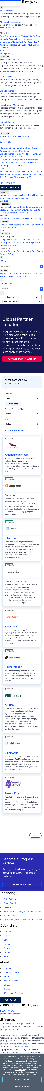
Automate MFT (15, 178)
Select (8, 398)
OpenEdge (24, 151)
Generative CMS (7, 42)
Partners (5, 221)
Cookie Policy (20, 1070)
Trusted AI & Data (8, 136)
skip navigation (10, 3)
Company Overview (9, 239)
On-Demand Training (31, 218)
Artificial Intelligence (9, 59)
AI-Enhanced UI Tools (10, 171)
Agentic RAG (19, 36)
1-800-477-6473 (8, 276)
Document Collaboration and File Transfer (23, 920)
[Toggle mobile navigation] (2, 293)
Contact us (10, 1000)
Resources (5, 204)
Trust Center (37, 251)
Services (4, 201)
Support (4, 192)
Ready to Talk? (23, 276)
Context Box (21, 42)
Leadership (24, 239)
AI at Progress (6, 10)
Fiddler (39, 171)
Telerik (29, 154)
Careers (3, 254)
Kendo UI (37, 154)
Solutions (5, 56)
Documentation (14, 210)
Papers (29, 207)
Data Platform (6, 36)
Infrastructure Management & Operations (22, 911)
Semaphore (15, 148)
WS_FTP (11, 183)
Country (8, 394)
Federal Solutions (8, 122)
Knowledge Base (29, 210)
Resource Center (18, 207)
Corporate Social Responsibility (27, 242)
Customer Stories (15, 213)
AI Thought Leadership (10, 22)
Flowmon (15, 162)
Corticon (36, 148)
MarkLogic (5, 148)
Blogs (40, 210)
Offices (11, 254)
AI (2, 7)
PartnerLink (17, 273)
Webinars (37, 207)
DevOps (3, 159)
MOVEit (18, 157)
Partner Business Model (15, 409)
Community (26, 198)
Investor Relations (8, 251)
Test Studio (5, 174)
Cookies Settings (22, 1086)
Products (5, 133)
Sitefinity (21, 154)
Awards (7, 976)
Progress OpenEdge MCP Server (24, 45)
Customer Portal (26, 195)
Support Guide (13, 198)
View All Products (10, 187)
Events (3, 213)
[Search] (1, 257)
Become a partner (22, 884)
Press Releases (24, 251)
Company (5, 233)
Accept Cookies (22, 1080)
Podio (11, 157)
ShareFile (4, 157)
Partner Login (37, 224)
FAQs (25, 213)
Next (35, 835)
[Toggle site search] (1, 279)
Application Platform (9, 151)
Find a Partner (6, 224)
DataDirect (26, 148)
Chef (10, 159)
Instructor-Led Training (10, 218)
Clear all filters (13, 383)
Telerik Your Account (32, 273)
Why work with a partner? (22, 359)
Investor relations (12, 981)
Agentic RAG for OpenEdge (21, 39)
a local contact (13, 1013)
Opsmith (4, 49)
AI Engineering (6, 53)
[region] (22, 1072)
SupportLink (5, 273)
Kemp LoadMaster (28, 162)
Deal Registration (8, 229)
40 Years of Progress (13, 993)
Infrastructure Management (12, 105)
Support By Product (9, 195)
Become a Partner (22, 224)
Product (8, 420)
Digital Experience (8, 91)
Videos (3, 210)
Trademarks (24, 1046)
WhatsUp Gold (6, 165)
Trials (6, 935)
